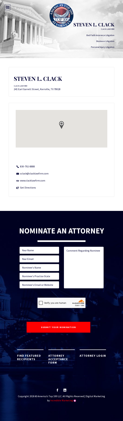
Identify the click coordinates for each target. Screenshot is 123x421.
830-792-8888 (27, 166)
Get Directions (28, 187)
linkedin (64, 391)
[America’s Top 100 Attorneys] (61, 15)
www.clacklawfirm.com (32, 180)
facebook (57, 391)
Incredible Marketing (61, 400)
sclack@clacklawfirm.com (34, 173)
